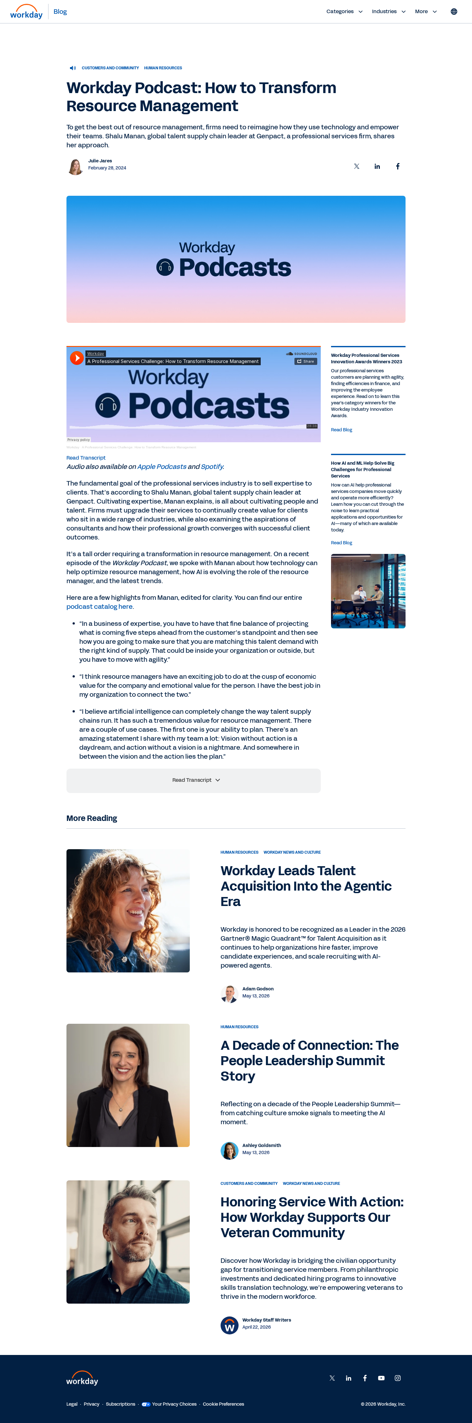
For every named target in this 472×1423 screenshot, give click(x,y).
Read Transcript (86, 457)
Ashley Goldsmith (261, 1146)
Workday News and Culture (292, 852)
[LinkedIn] (348, 1378)
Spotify (212, 466)
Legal (71, 1404)
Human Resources (163, 68)
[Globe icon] (454, 11)
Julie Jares (100, 161)
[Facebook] (365, 1378)
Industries (384, 11)
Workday (72, 447)
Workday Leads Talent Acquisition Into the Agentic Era (306, 886)
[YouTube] (381, 1378)
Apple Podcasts (161, 466)
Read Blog (341, 430)
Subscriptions (120, 1404)
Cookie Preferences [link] (223, 1404)
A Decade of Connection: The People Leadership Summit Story (310, 1061)
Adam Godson (258, 989)
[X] (332, 1378)
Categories (340, 11)
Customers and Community (110, 68)
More (421, 11)
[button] (356, 166)
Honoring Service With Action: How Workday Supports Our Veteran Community (312, 1217)
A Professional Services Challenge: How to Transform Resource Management (139, 447)
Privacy (92, 1404)
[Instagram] (398, 1378)
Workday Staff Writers (266, 1320)
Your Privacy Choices (174, 1404)
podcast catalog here (99, 606)
